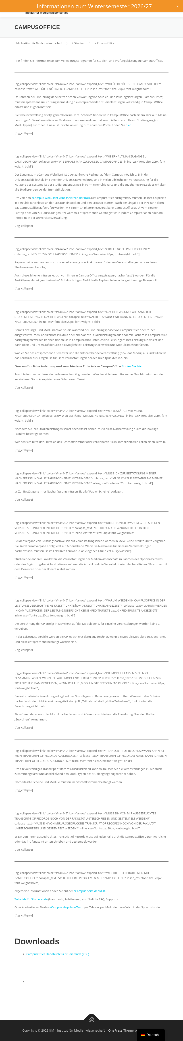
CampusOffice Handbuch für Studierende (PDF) (57, 954)
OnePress (115, 1030)
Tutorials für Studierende (31, 899)
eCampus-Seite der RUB (89, 891)
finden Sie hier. (133, 366)
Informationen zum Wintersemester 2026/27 (94, 6)
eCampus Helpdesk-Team (66, 907)
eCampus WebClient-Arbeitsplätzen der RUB (60, 198)
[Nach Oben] (92, 1020)
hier (128, 125)
